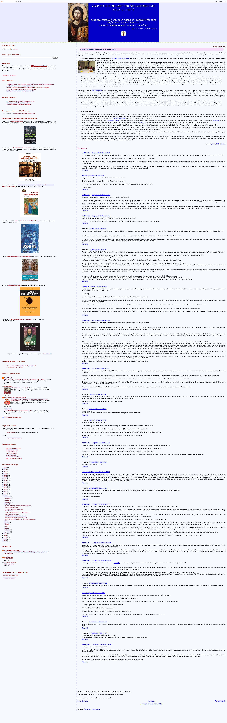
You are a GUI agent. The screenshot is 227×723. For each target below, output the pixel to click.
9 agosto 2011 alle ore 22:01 (97, 420)
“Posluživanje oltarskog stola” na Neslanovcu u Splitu (18, 410)
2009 (5, 535)
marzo (7, 528)
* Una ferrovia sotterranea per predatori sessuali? (20, 91)
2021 (5, 477)
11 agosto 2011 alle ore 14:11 (98, 583)
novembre (8, 498)
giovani (213, 144)
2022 (5, 475)
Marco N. (117, 563)
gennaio (7, 532)
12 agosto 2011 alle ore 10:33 (98, 622)
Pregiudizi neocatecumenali (11, 507)
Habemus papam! (8, 558)
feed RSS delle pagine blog (10, 575)
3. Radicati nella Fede (10, 562)
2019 (5, 480)
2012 (5, 493)
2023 (5, 473)
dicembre (7, 496)
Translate (15, 49)
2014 (5, 489)
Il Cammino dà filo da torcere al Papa (14, 509)
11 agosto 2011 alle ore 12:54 (101, 543)
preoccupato (86, 472)
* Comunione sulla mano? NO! (14, 367)
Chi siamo (9, 75)
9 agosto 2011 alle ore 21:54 (97, 409)
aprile (7, 526)
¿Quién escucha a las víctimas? (19, 387)
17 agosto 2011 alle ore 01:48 (98, 633)
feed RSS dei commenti (9, 578)
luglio (6, 521)
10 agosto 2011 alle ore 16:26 (100, 472)
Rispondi (85, 170)
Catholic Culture (97, 90)
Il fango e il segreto (14, 285)
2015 (5, 487)
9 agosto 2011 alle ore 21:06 (101, 320)
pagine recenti (11, 432)
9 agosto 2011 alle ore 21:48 (97, 394)
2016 (5, 486)
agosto (7, 504)
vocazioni (222, 144)
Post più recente (83, 701)
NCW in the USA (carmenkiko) (13, 417)
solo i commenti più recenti (14, 438)
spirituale (216, 120)
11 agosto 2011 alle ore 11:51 (101, 504)
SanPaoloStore (47, 354)
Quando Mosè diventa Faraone (22, 147)
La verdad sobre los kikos (13, 456)
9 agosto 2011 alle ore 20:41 (97, 250)
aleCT (84, 175)
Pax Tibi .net (8, 409)
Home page (151, 701)
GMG (217, 144)
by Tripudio (86, 153)
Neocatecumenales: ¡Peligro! (14, 458)
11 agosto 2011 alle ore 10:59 (98, 488)
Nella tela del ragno (17, 121)
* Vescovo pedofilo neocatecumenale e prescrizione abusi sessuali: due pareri (27, 87)
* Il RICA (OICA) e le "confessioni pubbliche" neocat (20, 101)
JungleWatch (8, 378)
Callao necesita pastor (12, 450)
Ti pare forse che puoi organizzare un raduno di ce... (17, 512)
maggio (7, 524)
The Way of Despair (11, 453)
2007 (5, 539)
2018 (5, 482)
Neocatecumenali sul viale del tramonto (19, 256)
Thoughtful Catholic (11, 451)
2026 (5, 468)
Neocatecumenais (11, 455)
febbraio (7, 530)
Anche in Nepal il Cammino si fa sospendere (15, 516)
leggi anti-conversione (119, 118)
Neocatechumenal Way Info (13, 448)
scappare (142, 122)
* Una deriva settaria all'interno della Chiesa (18, 103)
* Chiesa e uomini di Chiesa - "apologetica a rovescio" (21, 365)
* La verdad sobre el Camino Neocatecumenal (19, 104)
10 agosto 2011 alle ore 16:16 (98, 462)
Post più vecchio (220, 701)
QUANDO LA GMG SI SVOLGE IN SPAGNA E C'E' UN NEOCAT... (20, 519)
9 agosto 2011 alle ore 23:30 (101, 443)
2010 (5, 533)
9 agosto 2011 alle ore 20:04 (97, 229)
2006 (5, 541)
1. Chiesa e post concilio (11, 550)
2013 (5, 491)
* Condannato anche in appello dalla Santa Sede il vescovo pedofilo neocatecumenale (30, 84)
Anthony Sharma (113, 120)
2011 (5, 495)
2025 (5, 469)
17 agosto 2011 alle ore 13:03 (101, 644)
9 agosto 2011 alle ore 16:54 (95, 175)
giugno (7, 523)
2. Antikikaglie (8, 557)
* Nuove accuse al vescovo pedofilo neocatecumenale (21, 89)
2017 (5, 484)
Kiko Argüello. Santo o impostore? (21, 319)
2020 (5, 478)
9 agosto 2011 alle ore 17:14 (101, 195)
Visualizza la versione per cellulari (151, 704)
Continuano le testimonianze (12, 514)
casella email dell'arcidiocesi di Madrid (24, 113)
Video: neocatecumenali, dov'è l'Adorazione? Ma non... (18, 505)
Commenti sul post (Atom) (92, 709)
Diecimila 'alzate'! (9, 510)
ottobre (7, 500)
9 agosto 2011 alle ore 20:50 (98, 286)
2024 (5, 471)
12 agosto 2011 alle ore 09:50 (95, 593)
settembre (8, 502)
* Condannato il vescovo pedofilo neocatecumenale (20, 86)
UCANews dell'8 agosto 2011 (121, 58)
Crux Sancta (8, 386)
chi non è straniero (9, 564)
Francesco (85, 286)
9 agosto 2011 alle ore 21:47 (101, 368)
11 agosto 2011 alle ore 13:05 (101, 560)
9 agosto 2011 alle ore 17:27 (101, 216)
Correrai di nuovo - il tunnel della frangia (27, 220)
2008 (5, 537)
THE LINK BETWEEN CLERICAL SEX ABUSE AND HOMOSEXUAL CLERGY (24, 379)
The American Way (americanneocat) (15, 397)
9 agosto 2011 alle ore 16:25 (101, 153)
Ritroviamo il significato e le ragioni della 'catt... (16, 517)
